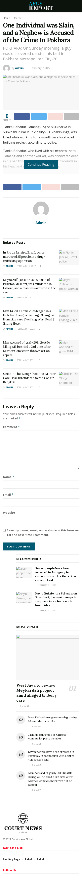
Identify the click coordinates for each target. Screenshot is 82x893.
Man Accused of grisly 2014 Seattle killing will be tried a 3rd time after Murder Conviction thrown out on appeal (50, 778)
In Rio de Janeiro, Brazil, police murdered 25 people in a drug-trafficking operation (24, 257)
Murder (18, 18)
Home (6, 18)
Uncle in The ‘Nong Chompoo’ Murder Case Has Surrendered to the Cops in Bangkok (29, 378)
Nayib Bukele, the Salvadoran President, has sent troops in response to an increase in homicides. (56, 599)
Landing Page (11, 859)
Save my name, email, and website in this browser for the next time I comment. (43, 532)
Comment (11, 427)
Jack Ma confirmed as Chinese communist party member (47, 736)
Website (9, 512)
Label (28, 859)
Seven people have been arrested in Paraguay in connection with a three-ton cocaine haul (55, 574)
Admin (19, 68)
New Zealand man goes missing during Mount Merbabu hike (52, 719)
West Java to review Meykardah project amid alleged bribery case (36, 693)
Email (8, 494)
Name (8, 477)
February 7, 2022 (40, 68)
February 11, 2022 (26, 266)
